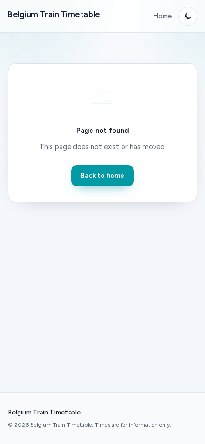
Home (162, 16)
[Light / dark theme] (187, 16)
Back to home (102, 176)
